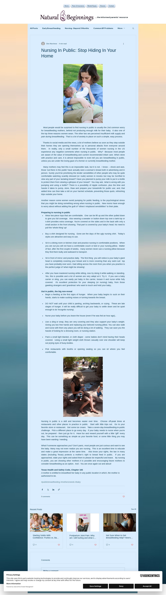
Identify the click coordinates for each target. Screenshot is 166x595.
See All (133, 509)
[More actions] (123, 43)
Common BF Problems (103, 28)
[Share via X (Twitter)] (48, 490)
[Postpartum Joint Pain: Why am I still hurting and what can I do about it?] (83, 522)
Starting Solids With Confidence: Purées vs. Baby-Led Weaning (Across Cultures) (46, 536)
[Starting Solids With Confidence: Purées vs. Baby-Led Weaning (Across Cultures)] (46, 522)
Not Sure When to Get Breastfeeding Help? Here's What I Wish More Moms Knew (118, 536)
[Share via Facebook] (42, 490)
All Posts (34, 28)
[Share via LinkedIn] (53, 490)
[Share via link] (59, 490)
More (120, 28)
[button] (133, 28)
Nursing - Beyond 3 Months (77, 28)
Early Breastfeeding (51, 28)
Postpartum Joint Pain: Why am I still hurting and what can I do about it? (82, 536)
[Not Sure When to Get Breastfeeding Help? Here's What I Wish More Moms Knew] (119, 522)
